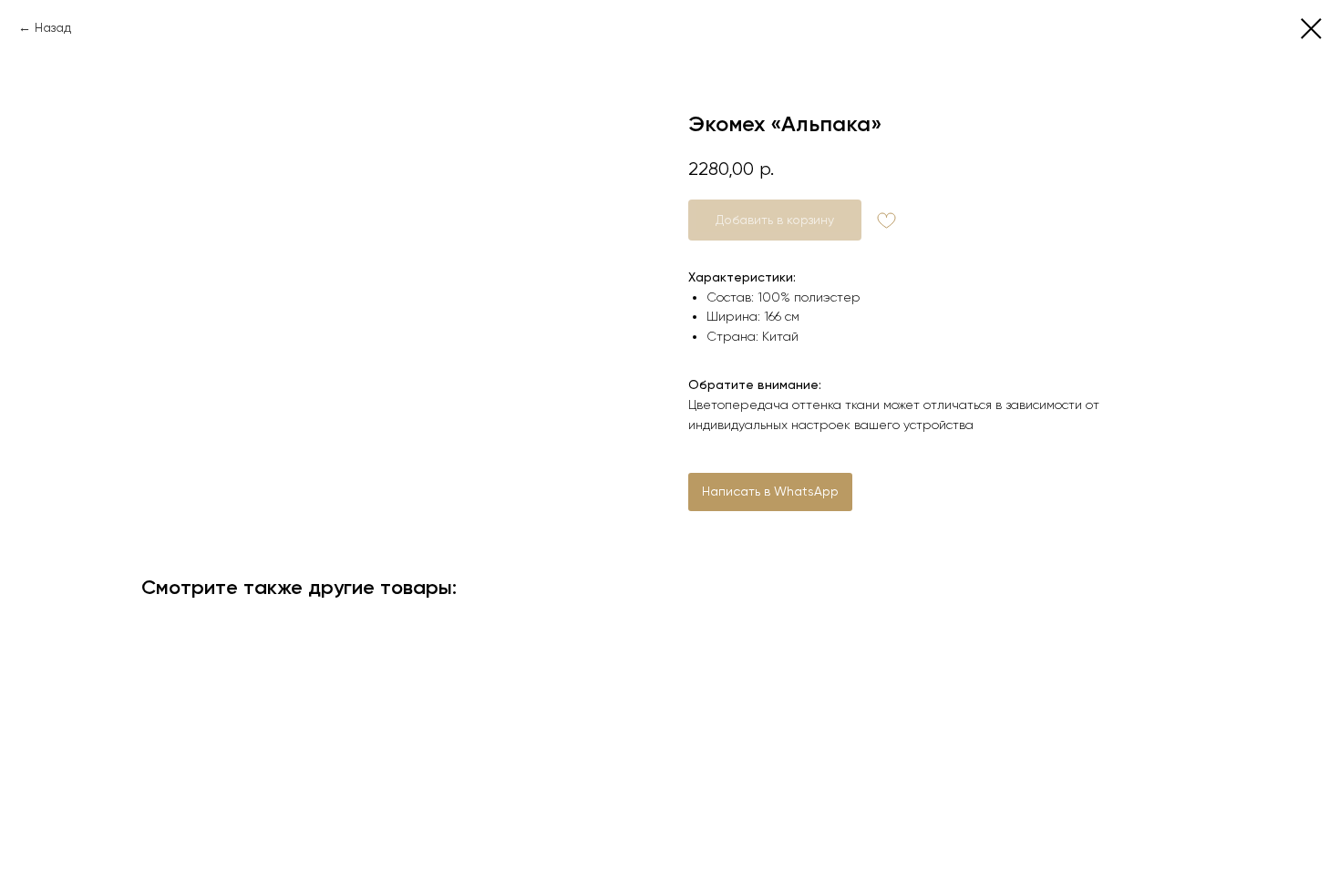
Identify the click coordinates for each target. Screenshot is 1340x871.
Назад (53, 27)
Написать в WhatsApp (770, 491)
